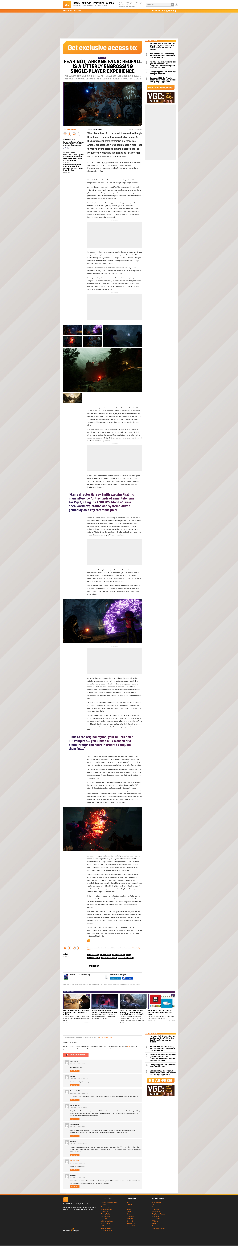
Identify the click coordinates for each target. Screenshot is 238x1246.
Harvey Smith (98, 478)
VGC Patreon (105, 1223)
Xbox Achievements (158, 1228)
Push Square (156, 1218)
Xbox (84, 6)
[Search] (172, 4)
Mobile (104, 6)
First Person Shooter (126, 957)
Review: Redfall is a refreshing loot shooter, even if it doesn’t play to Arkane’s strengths (73, 143)
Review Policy (105, 1216)
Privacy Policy (105, 1214)
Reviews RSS (131, 1226)
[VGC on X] (167, 11)
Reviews (86, 3)
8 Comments (71, 129)
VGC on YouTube (106, 1230)
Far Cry (101, 481)
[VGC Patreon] (162, 11)
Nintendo (90, 6)
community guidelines (105, 1037)
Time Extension (157, 1226)
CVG (153, 1204)
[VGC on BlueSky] (169, 11)
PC (129, 954)
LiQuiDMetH (74, 1161)
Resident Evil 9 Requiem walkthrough (130, 3)
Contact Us (104, 1211)
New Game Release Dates (127, 7)
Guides (110, 3)
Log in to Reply (74, 1070)
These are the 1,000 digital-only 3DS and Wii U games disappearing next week (160, 1012)
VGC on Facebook (107, 1221)
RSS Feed (104, 1218)
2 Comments (171, 1021)
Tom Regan (98, 129)
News (76, 3)
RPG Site (155, 1221)
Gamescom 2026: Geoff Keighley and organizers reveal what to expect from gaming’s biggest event (163, 80)
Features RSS (131, 1223)
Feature (103, 57)
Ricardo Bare (106, 954)
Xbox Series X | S (119, 954)
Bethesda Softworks (109, 957)
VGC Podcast (105, 1226)
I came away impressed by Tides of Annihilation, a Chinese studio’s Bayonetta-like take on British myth (132, 1012)
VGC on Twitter (106, 1228)
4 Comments (86, 1023)
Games (129, 1214)
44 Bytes (75, 1230)
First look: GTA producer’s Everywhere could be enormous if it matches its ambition (76, 1012)
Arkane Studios (94, 957)
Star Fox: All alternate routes (128, 5)
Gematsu (155, 1207)
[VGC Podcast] (164, 11)
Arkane (104, 162)
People (129, 1211)
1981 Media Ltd (70, 1204)
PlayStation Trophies (158, 1214)
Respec (154, 1223)
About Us (104, 1204)
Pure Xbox (155, 1216)
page (128, 1046)
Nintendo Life (156, 1211)
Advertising (104, 1207)
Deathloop (108, 203)
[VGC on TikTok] (173, 11)
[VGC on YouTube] (171, 11)
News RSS (130, 1221)
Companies (130, 1216)
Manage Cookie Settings (109, 1202)
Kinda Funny (156, 1209)
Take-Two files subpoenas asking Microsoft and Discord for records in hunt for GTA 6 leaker (162, 56)
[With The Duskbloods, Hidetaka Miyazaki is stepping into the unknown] (104, 1001)
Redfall (116, 168)
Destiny (98, 255)
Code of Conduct (106, 1209)
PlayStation (77, 6)
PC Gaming (98, 6)
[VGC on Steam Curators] (175, 11)
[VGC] (67, 4)
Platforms (130, 1218)
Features (98, 3)
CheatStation (156, 1202)
